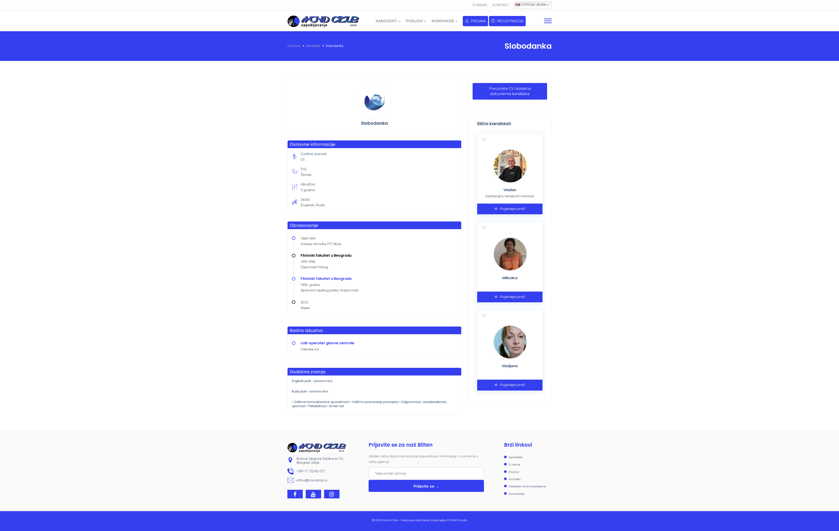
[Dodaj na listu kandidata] (484, 139)
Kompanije (516, 493)
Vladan (509, 189)
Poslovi (514, 472)
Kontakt (500, 5)
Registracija (510, 21)
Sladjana (510, 365)
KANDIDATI (387, 21)
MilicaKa (509, 277)
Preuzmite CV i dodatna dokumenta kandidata (510, 91)
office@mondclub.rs (311, 481)
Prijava (478, 21)
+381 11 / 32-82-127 (310, 471)
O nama (479, 5)
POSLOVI (415, 21)
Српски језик (533, 5)
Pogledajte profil (512, 209)
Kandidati (313, 46)
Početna (293, 46)
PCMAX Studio (457, 520)
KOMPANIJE (443, 21)
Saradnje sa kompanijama (527, 486)
